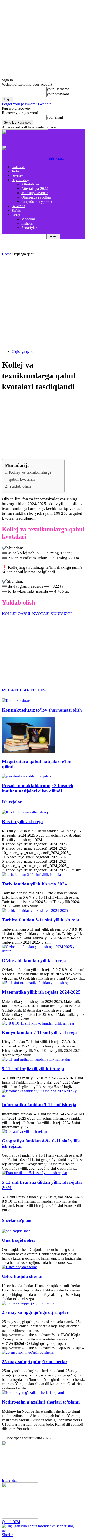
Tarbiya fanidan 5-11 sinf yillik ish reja (40, 919)
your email (55, 117)
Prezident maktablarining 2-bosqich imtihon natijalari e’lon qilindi (37, 788)
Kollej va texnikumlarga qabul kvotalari (30, 476)
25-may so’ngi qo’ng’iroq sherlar (34, 1361)
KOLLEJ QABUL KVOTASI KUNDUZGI (37, 613)
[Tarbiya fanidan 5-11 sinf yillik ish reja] (35, 910)
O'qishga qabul (23, 351)
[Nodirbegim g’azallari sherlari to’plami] (33, 1392)
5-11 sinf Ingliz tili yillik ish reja (33, 1068)
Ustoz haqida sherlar (22, 1276)
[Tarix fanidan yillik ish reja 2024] (31, 874)
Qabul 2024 (18, 206)
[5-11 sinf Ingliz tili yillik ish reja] (36, 1059)
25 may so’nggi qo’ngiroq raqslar (35, 1312)
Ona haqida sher (18, 1240)
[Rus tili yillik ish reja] (26, 812)
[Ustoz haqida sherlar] (19, 1267)
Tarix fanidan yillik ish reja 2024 (34, 883)
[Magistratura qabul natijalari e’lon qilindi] (28, 752)
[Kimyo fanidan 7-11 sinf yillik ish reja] (38, 1023)
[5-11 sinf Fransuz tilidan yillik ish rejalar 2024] (34, 1173)
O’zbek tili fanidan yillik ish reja (34, 960)
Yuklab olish (20, 486)
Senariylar (29, 228)
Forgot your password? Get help (26, 104)
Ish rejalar (12, 801)
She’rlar (16, 210)
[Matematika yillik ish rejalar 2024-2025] (36, 983)
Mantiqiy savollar (34, 193)
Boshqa (16, 215)
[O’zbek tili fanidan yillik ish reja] (43, 951)
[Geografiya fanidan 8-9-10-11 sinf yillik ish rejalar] (24, 1131)
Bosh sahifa (18, 167)
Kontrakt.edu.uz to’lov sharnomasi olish (42, 709)
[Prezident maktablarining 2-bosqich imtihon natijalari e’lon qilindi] (26, 776)
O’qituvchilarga (20, 180)
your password (58, 94)
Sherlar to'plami (17, 1220)
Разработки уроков (36, 202)
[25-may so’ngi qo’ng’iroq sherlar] (28, 1352)
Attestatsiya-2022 (34, 188)
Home (6, 254)
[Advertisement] (43, 302)
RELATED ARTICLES (24, 690)
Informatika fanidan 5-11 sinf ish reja (39, 1104)
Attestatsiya (30, 184)
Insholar (27, 223)
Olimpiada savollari (36, 197)
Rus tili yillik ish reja (22, 821)
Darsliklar (17, 176)
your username (58, 89)
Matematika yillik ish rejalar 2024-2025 (41, 992)
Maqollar (28, 219)
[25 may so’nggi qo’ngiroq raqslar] (29, 1303)
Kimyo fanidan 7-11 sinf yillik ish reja (39, 1032)
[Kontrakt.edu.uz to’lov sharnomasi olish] (16, 700)
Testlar (15, 171)
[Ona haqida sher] (16, 1231)
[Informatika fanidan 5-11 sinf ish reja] (43, 1095)
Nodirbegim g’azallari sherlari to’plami (41, 1401)
